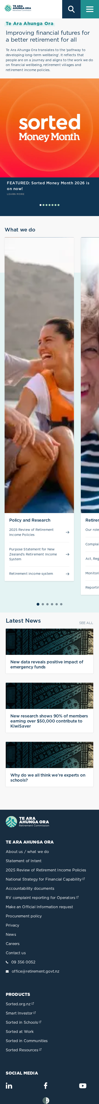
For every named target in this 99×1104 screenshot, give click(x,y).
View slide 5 (52, 205)
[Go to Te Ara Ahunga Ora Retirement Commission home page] (17, 9)
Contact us (16, 952)
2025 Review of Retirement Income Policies (46, 870)
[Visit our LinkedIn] (9, 1087)
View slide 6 (55, 205)
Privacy (12, 925)
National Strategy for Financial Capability (46, 879)
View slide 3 (46, 205)
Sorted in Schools (24, 1022)
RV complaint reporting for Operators (42, 897)
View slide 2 (43, 205)
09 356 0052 (23, 962)
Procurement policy (24, 916)
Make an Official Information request (39, 906)
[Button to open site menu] (90, 9)
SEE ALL (86, 623)
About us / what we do (27, 851)
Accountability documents (30, 888)
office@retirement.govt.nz (35, 971)
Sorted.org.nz (20, 1003)
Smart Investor (21, 1013)
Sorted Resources (24, 1049)
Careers (13, 943)
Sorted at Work (20, 1031)
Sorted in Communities (27, 1040)
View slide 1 (40, 205)
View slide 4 (49, 205)
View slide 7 (58, 205)
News (11, 934)
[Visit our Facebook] (45, 1087)
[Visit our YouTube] (82, 1087)
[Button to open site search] (71, 9)
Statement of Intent (23, 860)
